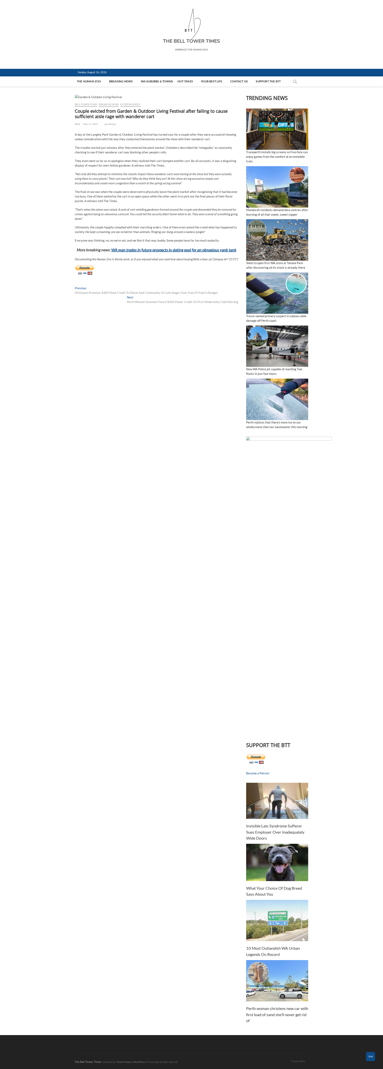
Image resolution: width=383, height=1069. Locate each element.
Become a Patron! (257, 773)
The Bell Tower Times (88, 1061)
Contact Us (239, 81)
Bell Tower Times (86, 104)
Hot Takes (185, 81)
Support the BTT (268, 81)
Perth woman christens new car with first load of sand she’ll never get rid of (277, 1014)
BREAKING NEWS (121, 81)
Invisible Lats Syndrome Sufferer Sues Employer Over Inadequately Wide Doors (275, 831)
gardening (110, 123)
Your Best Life (211, 81)
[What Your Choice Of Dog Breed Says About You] (277, 862)
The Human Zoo (89, 81)
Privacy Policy (298, 1061)
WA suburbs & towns (157, 81)
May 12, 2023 (90, 123)
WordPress (139, 1061)
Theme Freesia (124, 1061)
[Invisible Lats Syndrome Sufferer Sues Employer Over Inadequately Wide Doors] (277, 801)
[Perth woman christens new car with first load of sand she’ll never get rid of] (277, 980)
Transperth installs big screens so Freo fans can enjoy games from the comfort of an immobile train (277, 156)
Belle (77, 123)
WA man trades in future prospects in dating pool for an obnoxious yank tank (173, 249)
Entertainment (130, 104)
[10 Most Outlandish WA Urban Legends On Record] (277, 920)
